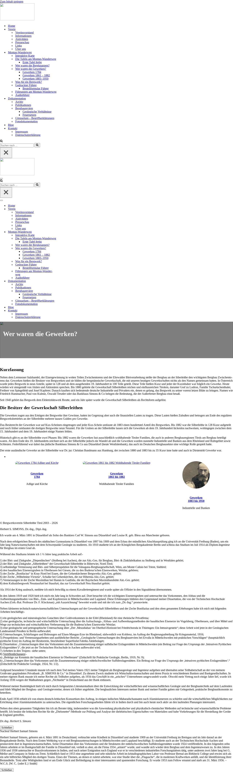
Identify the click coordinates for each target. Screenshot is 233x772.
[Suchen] (1, 141)
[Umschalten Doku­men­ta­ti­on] (64, 281)
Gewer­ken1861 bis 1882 (116, 475)
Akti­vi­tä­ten (21, 39)
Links (18, 45)
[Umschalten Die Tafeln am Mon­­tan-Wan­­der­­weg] (64, 238)
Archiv (19, 101)
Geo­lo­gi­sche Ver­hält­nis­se (37, 111)
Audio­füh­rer (22, 95)
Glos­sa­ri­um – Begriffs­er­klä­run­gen (34, 118)
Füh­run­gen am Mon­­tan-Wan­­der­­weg (35, 91)
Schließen (6, 727)
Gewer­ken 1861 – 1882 (36, 75)
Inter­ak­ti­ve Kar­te (25, 55)
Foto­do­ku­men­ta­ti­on (26, 121)
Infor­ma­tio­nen (23, 35)
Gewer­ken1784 (37, 475)
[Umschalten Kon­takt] (64, 310)
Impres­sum (21, 131)
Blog (11, 124)
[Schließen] (6, 152)
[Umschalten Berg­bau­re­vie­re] (64, 291)
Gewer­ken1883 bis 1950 (196, 499)
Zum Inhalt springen (11, 1)
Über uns (20, 48)
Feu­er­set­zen (29, 114)
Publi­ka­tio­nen (23, 105)
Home (11, 25)
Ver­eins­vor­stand (24, 32)
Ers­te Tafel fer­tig (32, 62)
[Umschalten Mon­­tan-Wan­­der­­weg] (64, 232)
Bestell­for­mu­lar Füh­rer (36, 88)
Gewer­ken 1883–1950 (35, 78)
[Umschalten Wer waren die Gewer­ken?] (64, 248)
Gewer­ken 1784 (32, 72)
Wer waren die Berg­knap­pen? (32, 65)
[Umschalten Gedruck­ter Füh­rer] (64, 264)
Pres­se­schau (22, 42)
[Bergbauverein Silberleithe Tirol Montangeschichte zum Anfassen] (17, 19)
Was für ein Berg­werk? (28, 81)
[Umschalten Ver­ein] (64, 209)
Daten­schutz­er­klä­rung (27, 134)
